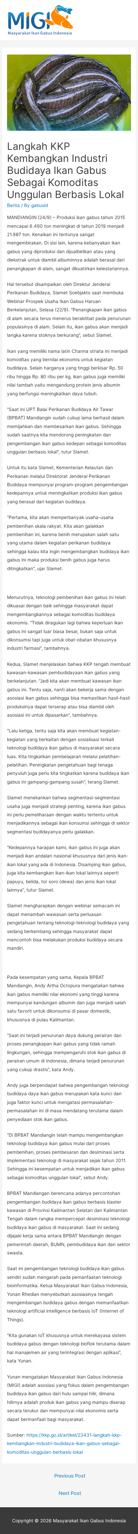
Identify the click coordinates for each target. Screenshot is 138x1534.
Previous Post (69, 1476)
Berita (13, 205)
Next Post (70, 1493)
